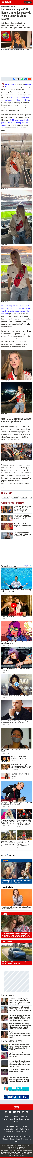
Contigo (24, 1126)
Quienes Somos (16, 1136)
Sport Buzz (9, 1132)
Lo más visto (7, 995)
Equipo (12, 1139)
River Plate (15, 497)
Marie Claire (24, 1116)
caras (16, 914)
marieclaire (16, 887)
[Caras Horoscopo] (16, 1098)
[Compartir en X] (18, 79)
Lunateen (28, 1119)
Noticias (16, 1116)
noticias (16, 860)
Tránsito (16, 1142)
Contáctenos (27, 1136)
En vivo (29, 2)
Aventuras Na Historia (11, 1129)
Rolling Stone (24, 1129)
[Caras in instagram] (6, 1112)
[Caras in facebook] (10, 1112)
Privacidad (5, 1139)
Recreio (17, 1132)
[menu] (2, 2)
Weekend (12, 1119)
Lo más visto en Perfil (12, 1041)
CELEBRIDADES (5, 6)
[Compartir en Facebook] (14, 79)
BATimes (16, 1122)
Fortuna (4, 1119)
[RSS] (23, 1112)
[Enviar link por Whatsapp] (21, 79)
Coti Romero (6, 497)
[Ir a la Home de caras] (8, 3)
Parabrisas (19, 1119)
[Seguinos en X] (14, 1112)
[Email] (29, 79)
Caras (18, 1126)
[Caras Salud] (16, 1090)
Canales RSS (6, 1136)
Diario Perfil (8, 1116)
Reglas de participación (23, 1139)
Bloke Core (24, 497)
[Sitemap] (27, 1112)
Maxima (24, 1132)
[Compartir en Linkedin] (25, 79)
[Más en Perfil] (11, 855)
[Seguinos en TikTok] (18, 1112)
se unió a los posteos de (15, 122)
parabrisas (16, 942)
